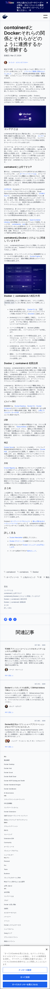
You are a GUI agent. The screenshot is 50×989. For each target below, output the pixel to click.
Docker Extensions (10, 811)
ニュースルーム (9, 929)
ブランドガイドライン (11, 937)
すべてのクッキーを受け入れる (25, 984)
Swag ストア (8, 933)
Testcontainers (21, 427)
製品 (47, 577)
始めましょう (31, 551)
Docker (36, 572)
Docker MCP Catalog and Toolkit (14, 780)
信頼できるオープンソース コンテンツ (16, 815)
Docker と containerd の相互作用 (15, 599)
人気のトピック (29, 577)
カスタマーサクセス (10, 912)
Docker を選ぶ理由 (10, 904)
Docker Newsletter (16, 537)
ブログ (6, 900)
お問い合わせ (8, 886)
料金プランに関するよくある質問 (14, 881)
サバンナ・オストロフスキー (18, 62)
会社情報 (6, 892)
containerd (10, 572)
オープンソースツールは (28, 174)
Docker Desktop (20, 406)
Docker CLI (31, 309)
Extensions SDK (9, 838)
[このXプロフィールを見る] (10, 619)
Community (8, 842)
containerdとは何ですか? (13, 593)
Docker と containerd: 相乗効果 (15, 602)
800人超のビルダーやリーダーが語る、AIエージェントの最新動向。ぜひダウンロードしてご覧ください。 (30, 6)
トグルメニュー (45, 16)
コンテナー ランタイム (11, 807)
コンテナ (41, 136)
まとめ (6, 605)
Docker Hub (8, 768)
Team (6, 869)
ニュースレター (9, 855)
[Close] (47, 949)
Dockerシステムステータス (12, 925)
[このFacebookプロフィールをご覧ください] (14, 619)
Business (7, 873)
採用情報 (6, 945)
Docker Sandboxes (10, 789)
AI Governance (9, 793)
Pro (5, 865)
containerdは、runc (18, 224)
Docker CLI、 (32, 406)
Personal (7, 861)
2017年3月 (7, 189)
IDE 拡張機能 (8, 803)
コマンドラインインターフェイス (14, 799)
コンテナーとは (9, 896)
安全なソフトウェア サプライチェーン (16, 820)
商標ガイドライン (9, 941)
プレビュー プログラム (11, 850)
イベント (6, 921)
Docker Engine (35, 256)
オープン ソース (9, 846)
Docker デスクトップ (17, 541)
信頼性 (6, 908)
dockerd (31, 314)
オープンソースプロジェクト (20, 521)
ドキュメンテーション (11, 826)
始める (6, 830)
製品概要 (6, 760)
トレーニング (8, 834)
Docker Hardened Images (12, 784)
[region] (25, 967)
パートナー (7, 916)
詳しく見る (8, 608)
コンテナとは (8, 590)
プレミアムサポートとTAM (12, 877)
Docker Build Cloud (10, 776)
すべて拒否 (25, 977)
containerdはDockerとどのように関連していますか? (22, 596)
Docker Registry (9, 468)
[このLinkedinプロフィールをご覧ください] (5, 619)
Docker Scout (8, 447)
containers (24, 572)
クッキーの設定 (25, 970)
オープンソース (12, 577)
